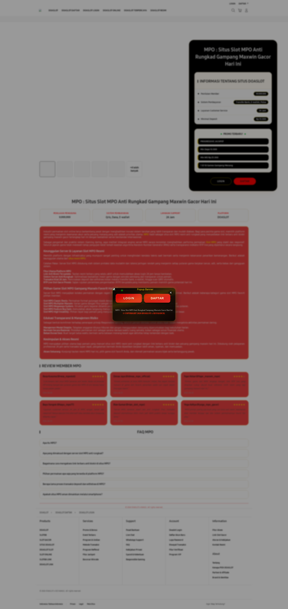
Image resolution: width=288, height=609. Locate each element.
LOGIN (128, 298)
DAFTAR (157, 298)
